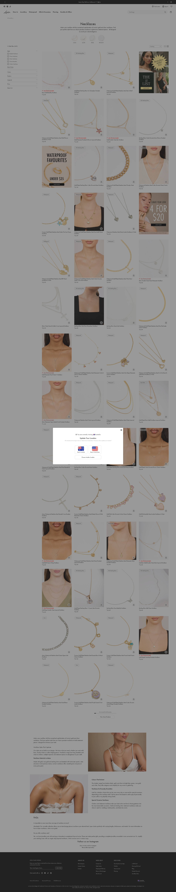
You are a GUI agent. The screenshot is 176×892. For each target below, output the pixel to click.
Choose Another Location (88, 457)
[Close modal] (121, 430)
